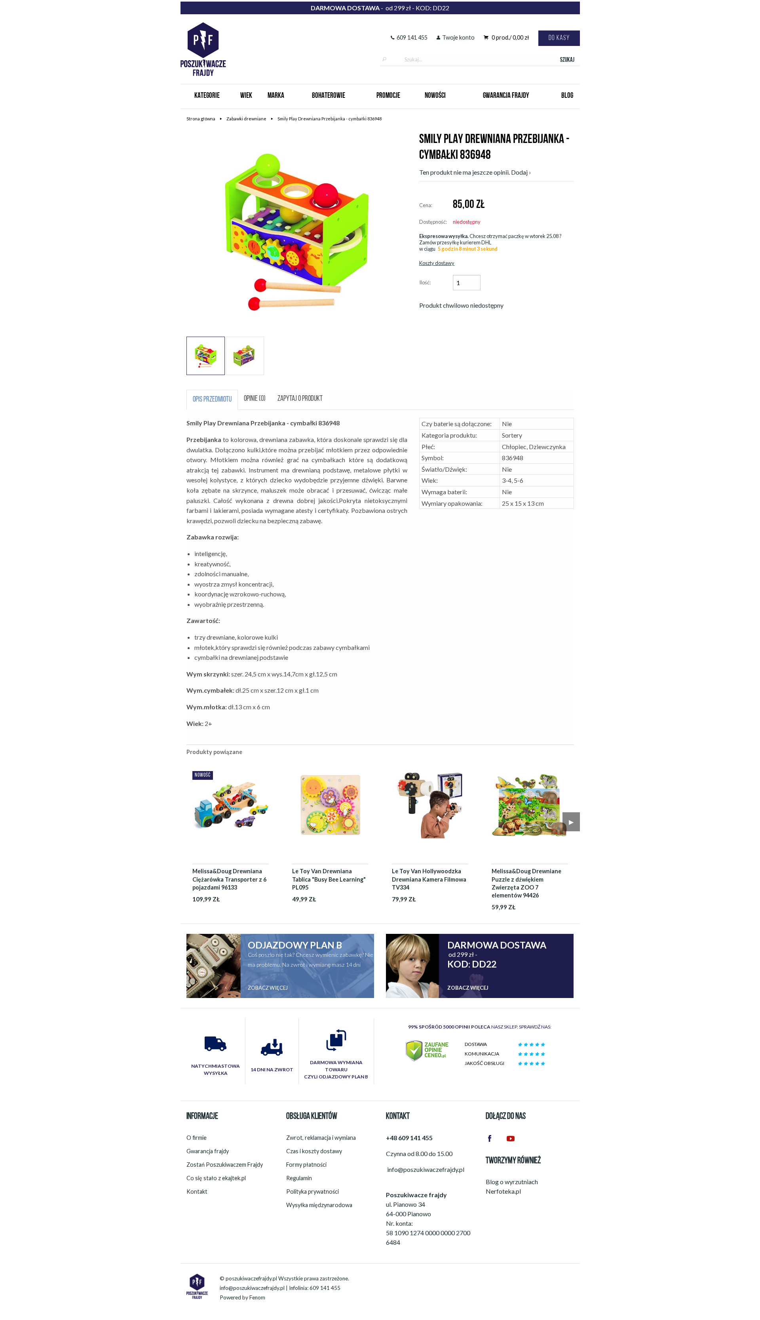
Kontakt (196, 1191)
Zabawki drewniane (246, 118)
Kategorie (207, 96)
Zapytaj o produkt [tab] (300, 399)
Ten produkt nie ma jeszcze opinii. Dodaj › (475, 172)
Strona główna (200, 118)
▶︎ (571, 821)
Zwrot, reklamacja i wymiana (321, 1137)
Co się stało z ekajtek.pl (216, 1178)
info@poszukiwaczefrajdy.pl (252, 1288)
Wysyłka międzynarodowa (319, 1205)
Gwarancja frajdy (207, 1151)
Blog (567, 96)
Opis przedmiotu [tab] (212, 400)
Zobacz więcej (268, 988)
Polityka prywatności (312, 1191)
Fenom (257, 1297)
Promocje (388, 96)
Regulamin (299, 1178)
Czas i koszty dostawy (314, 1151)
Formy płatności (306, 1164)
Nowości (435, 96)
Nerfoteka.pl (503, 1191)
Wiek (246, 96)
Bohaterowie (328, 96)
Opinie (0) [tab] (255, 399)
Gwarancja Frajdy (506, 96)
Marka (276, 96)
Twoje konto (458, 37)
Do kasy (559, 38)
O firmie (196, 1137)
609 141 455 (412, 37)
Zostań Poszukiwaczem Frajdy (224, 1164)
